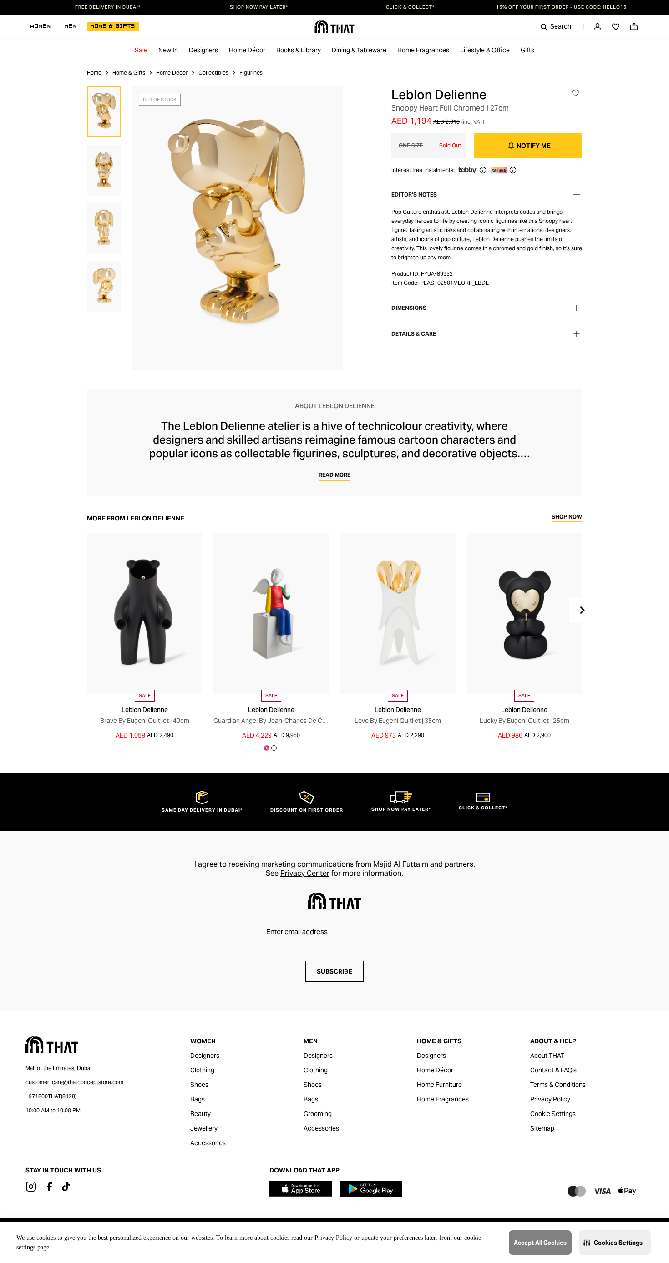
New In (168, 50)
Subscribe (334, 971)
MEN (71, 26)
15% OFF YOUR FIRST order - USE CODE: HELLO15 (561, 7)
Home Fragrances (423, 50)
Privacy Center (304, 873)
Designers (203, 50)
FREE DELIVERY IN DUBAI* (108, 7)
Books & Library (298, 50)
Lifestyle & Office (485, 50)
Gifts (527, 50)
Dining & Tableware (359, 50)
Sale (141, 50)
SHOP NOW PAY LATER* (259, 7)
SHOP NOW (567, 517)
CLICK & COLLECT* (410, 7)
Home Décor (247, 50)
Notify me (534, 145)
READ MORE (334, 474)
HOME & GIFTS (113, 26)
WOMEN (40, 26)
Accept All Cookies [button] (540, 1243)
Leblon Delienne (439, 94)
